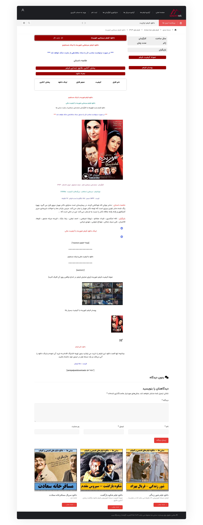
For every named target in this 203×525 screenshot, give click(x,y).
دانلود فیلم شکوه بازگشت (111, 495)
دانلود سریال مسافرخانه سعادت (63, 495)
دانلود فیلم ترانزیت (147, 23)
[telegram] (24, 23)
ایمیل (121, 426)
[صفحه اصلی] (175, 30)
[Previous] (82, 23)
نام (166, 426)
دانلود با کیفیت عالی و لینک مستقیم (80, 257)
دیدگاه (165, 400)
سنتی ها (59, 108)
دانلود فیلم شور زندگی (158, 495)
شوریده (94, 277)
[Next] (85, 23)
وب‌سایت (75, 426)
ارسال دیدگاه (161, 440)
